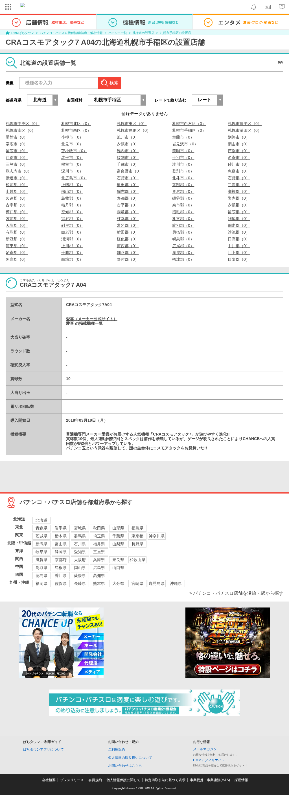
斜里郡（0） (72, 225)
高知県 (99, 575)
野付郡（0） (128, 259)
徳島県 (41, 575)
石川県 (80, 544)
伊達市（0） (17, 178)
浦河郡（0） (72, 239)
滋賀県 (41, 559)
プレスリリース (72, 780)
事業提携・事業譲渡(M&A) (210, 780)
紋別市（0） (128, 158)
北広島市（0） (74, 178)
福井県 (99, 544)
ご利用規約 (116, 749)
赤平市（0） (72, 158)
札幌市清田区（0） (245, 130)
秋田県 (99, 528)
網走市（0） (239, 144)
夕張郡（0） (239, 205)
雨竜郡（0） (128, 212)
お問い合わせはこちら (125, 766)
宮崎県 (137, 583)
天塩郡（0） (17, 225)
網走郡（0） (239, 225)
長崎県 (80, 583)
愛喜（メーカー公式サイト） (91, 318)
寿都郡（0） (128, 198)
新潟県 (41, 544)
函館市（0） (17, 137)
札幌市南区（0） (21, 130)
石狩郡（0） (239, 178)
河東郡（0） (17, 246)
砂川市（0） (239, 164)
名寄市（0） (239, 158)
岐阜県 (41, 552)
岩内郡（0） (239, 198)
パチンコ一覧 (117, 33)
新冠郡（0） (17, 239)
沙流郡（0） (239, 232)
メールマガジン (205, 749)
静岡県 (61, 552)
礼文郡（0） (183, 219)
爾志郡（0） (128, 191)
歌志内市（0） (19, 171)
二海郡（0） (239, 185)
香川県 (61, 575)
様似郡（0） (128, 239)
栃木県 (61, 536)
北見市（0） (72, 144)
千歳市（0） (128, 164)
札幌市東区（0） (132, 124)
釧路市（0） (239, 137)
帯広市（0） (17, 144)
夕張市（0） (128, 144)
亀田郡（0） (128, 185)
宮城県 (80, 528)
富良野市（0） (130, 171)
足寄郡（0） (17, 253)
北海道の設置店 (143, 33)
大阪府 (80, 559)
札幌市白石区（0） (189, 124)
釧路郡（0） (128, 253)
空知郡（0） (72, 212)
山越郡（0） (17, 191)
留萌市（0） (17, 151)
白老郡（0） (72, 232)
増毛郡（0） (183, 212)
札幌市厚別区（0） (134, 130)
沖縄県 (176, 583)
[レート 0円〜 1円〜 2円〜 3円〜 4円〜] (207, 100)
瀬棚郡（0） (239, 191)
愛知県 (80, 552)
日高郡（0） (239, 239)
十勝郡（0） (72, 253)
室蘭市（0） (183, 137)
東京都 (137, 536)
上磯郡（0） (72, 185)
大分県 (118, 583)
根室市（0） (72, 164)
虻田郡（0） (128, 232)
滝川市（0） (183, 164)
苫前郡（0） (17, 219)
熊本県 (99, 583)
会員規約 (95, 780)
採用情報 (241, 780)
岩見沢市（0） (185, 144)
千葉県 (118, 536)
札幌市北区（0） (76, 124)
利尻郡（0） (239, 219)
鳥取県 (41, 567)
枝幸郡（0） (128, 219)
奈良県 (118, 559)
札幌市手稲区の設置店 (175, 33)
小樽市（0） (72, 137)
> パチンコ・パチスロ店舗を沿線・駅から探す (236, 593)
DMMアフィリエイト (209, 760)
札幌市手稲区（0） (189, 130)
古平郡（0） (128, 205)
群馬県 (80, 536)
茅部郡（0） (183, 185)
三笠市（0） (17, 164)
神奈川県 (157, 536)
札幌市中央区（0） (23, 124)
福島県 (137, 528)
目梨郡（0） (239, 259)
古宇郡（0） (17, 205)
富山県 (61, 544)
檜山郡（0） (72, 191)
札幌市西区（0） (76, 130)
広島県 (99, 567)
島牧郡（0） (72, 198)
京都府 (61, 559)
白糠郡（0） (72, 259)
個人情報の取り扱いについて (130, 758)
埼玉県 (99, 536)
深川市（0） (72, 171)
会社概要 (49, 780)
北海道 (41, 520)
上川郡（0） (72, 246)
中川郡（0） (239, 246)
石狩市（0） (128, 178)
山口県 (118, 567)
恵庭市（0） (239, 171)
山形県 (118, 528)
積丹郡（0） (72, 205)
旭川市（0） (128, 137)
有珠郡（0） (17, 232)
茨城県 (41, 536)
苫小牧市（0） (74, 151)
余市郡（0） (183, 205)
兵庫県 (99, 559)
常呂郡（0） (128, 225)
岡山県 (80, 567)
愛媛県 (80, 575)
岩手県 (61, 528)
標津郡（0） (183, 259)
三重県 (99, 552)
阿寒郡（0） (17, 259)
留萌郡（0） (239, 212)
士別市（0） (183, 158)
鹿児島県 (157, 583)
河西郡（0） (128, 246)
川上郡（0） (239, 253)
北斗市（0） (183, 178)
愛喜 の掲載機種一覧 (84, 323)
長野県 (137, 544)
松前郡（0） (17, 185)
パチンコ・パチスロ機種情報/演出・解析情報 (71, 33)
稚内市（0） (128, 151)
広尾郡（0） (183, 246)
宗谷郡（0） (72, 219)
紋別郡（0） (183, 225)
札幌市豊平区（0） (245, 124)
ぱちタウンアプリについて (43, 749)
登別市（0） (183, 171)
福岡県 (41, 583)
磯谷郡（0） (183, 198)
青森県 (41, 528)
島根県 (61, 567)
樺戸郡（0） (17, 212)
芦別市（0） (239, 151)
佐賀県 (61, 583)
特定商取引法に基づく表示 (165, 780)
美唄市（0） (183, 151)
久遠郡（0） (17, 198)
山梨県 (118, 544)
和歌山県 (137, 559)
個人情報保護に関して (123, 780)
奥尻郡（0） (183, 191)
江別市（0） (17, 158)
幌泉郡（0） (183, 239)
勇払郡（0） (183, 232)
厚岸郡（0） (183, 253)
